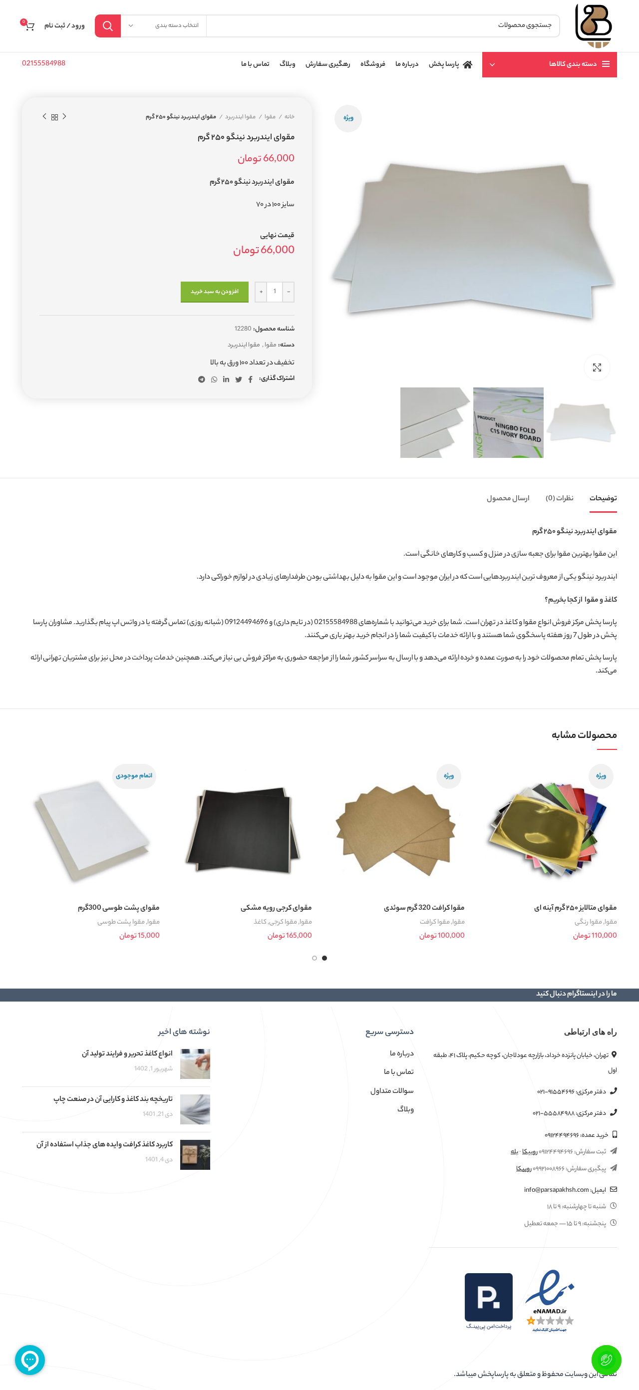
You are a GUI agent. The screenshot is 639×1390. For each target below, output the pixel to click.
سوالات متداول (392, 1091)
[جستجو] (108, 25)
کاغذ (260, 922)
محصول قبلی (64, 117)
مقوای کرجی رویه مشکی (276, 909)
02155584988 (43, 64)
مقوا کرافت (435, 922)
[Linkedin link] (226, 379)
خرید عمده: (577, 1135)
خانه (290, 117)
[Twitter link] (238, 379)
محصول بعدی (44, 117)
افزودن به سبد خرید (215, 292)
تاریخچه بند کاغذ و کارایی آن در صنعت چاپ (113, 1100)
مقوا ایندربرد (240, 117)
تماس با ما (399, 1072)
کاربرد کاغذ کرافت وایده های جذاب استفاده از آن (104, 1145)
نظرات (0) (560, 499)
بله (514, 1152)
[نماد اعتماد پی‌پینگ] (489, 1302)
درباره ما (402, 1054)
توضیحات (603, 499)
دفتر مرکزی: (572, 1092)
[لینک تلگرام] (201, 379)
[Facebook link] (250, 379)
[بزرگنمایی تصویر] (597, 367)
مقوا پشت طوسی (121, 922)
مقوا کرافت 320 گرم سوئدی (424, 909)
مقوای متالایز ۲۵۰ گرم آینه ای (575, 909)
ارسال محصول (508, 499)
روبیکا (530, 1152)
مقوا (270, 117)
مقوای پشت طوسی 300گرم (119, 909)
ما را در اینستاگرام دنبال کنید (576, 995)
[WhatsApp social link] (214, 379)
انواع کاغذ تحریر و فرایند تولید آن (127, 1054)
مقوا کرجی (283, 922)
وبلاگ (405, 1110)
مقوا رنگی (588, 922)
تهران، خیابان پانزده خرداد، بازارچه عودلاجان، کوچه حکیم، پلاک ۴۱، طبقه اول (525, 1062)
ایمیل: (565, 1190)
